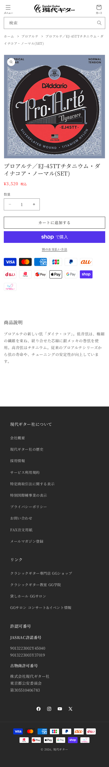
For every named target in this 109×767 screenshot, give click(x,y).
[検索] (99, 22)
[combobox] (54, 23)
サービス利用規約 (25, 472)
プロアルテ (29, 36)
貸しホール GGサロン (28, 596)
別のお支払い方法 (54, 249)
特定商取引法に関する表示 (32, 483)
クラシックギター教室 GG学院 (35, 584)
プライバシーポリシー (28, 506)
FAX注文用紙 (21, 529)
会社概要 (17, 437)
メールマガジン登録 (26, 541)
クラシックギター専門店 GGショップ (41, 573)
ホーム (9, 36)
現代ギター (60, 749)
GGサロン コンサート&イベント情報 (40, 607)
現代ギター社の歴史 (26, 449)
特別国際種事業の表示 (28, 495)
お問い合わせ (21, 518)
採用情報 (17, 460)
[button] (8, 7)
